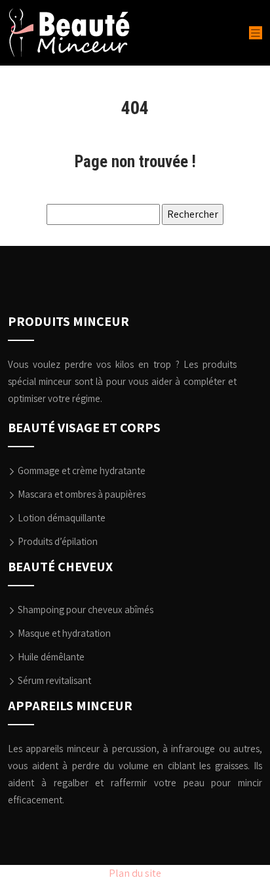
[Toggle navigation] (255, 33)
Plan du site (135, 873)
